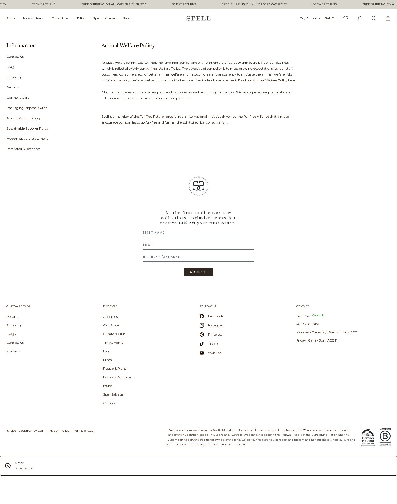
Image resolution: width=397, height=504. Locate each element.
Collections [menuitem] (60, 18)
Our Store (111, 325)
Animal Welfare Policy (23, 118)
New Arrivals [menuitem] (33, 18)
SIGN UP (198, 272)
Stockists (13, 351)
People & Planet (115, 368)
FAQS (11, 334)
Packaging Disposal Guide (26, 108)
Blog (106, 351)
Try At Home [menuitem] (310, 18)
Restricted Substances (23, 149)
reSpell (108, 386)
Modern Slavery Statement (27, 139)
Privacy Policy (58, 430)
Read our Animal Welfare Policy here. (267, 80)
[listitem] (46, 98)
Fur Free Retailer (152, 116)
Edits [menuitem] (81, 18)
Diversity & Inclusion (118, 377)
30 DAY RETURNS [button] (43, 4)
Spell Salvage (113, 394)
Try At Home (113, 342)
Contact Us (15, 57)
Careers (109, 403)
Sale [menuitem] (126, 18)
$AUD (329, 18)
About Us (110, 317)
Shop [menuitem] (10, 18)
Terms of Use (83, 430)
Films (107, 360)
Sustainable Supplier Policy (27, 128)
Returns (12, 87)
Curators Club (114, 334)
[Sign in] (359, 18)
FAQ (10, 67)
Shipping (13, 77)
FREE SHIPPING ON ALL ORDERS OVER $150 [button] (114, 4)
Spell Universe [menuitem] (104, 18)
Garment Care (17, 98)
